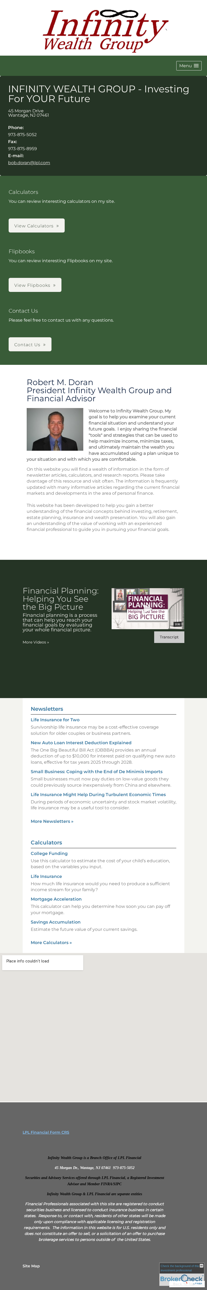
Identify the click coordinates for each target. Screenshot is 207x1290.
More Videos (36, 642)
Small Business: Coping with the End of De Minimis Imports (97, 771)
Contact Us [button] (27, 344)
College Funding (49, 853)
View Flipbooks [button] (32, 285)
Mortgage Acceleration (56, 899)
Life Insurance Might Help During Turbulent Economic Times (98, 794)
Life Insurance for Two (55, 719)
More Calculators (51, 942)
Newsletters (47, 709)
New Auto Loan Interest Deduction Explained (81, 742)
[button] (189, 65)
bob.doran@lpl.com (29, 162)
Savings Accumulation (56, 922)
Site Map (31, 1266)
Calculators (46, 842)
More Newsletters (52, 821)
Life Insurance (46, 876)
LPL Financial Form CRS (46, 1132)
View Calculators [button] (34, 225)
